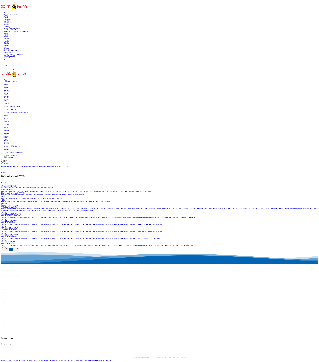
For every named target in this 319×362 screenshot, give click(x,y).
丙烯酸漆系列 (30, 188)
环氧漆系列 (22, 188)
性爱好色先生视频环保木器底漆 (10, 201)
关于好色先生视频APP (10, 14)
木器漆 (6, 35)
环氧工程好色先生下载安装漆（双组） (41, 191)
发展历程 (6, 24)
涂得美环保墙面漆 (57, 198)
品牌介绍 (6, 16)
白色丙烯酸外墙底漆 (45, 198)
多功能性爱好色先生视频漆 (43, 194)
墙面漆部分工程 (8, 52)
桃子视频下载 (107, 360)
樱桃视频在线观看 (97, 360)
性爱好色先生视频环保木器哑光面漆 (99, 201)
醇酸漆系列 (15, 188)
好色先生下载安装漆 (10, 30)
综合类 (51, 188)
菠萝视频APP (79, 360)
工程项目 (6, 49)
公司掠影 (6, 23)
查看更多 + (4, 203)
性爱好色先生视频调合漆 (27, 194)
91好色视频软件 (30, 360)
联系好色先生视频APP (10, 56)
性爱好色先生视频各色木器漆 (36, 201)
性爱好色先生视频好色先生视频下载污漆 (16, 31)
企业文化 (6, 17)
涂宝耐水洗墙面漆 (33, 198)
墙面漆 (6, 33)
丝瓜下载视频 (39, 360)
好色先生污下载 (10, 360)
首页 (5, 12)
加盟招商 (6, 42)
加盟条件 (6, 43)
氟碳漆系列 (45, 188)
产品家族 (6, 26)
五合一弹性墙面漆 (22, 198)
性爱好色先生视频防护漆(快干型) (10, 194)
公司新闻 (6, 38)
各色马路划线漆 (88, 191)
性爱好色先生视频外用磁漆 (76, 194)
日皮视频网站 (88, 360)
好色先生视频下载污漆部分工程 (13, 54)
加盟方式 (6, 47)
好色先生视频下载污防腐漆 (12, 28)
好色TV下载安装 (20, 360)
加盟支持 (6, 45)
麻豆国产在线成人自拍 (50, 360)
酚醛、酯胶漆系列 (6, 188)
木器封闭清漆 (24, 201)
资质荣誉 (6, 21)
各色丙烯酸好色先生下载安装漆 (103, 191)
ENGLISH (7, 57)
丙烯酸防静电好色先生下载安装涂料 (141, 191)
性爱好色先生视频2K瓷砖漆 (9, 198)
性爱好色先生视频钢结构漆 (60, 194)
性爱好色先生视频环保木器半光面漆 (77, 201)
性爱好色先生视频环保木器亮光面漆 (56, 201)
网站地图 (3, 360)
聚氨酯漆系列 (38, 188)
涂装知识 (6, 40)
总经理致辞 (7, 19)
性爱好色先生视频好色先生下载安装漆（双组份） (15, 191)
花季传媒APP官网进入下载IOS (66, 360)
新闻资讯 (6, 37)
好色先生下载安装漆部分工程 (12, 50)
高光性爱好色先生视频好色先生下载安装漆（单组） (68, 191)
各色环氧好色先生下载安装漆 (121, 191)
